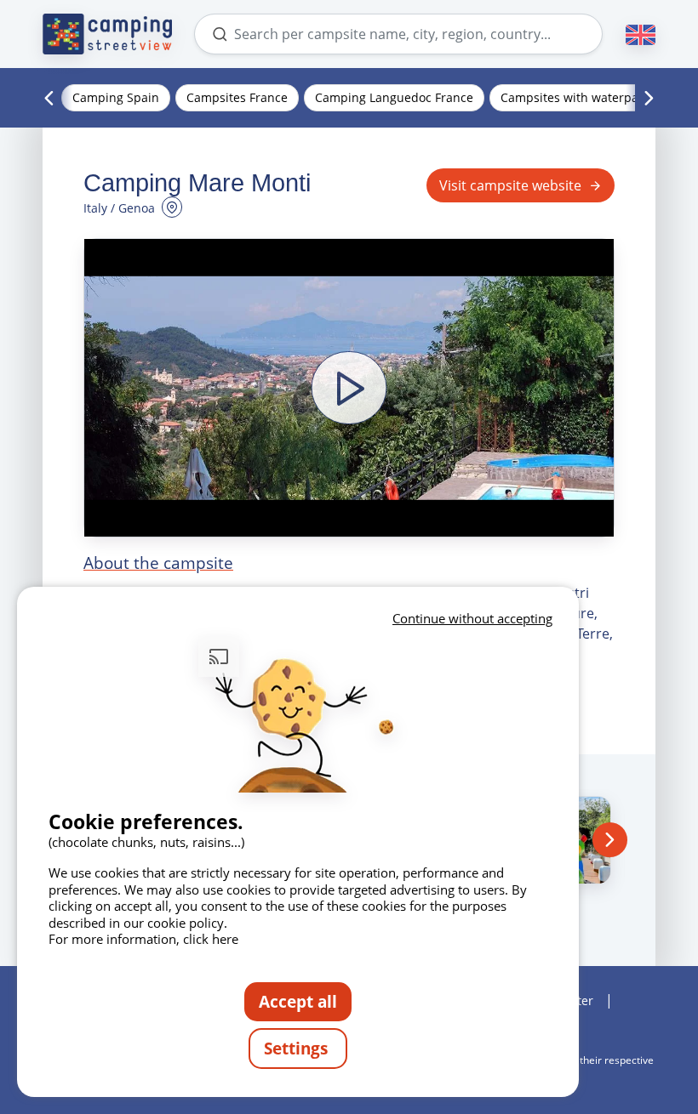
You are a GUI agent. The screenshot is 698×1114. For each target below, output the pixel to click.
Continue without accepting (472, 618)
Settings (298, 1048)
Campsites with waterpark (575, 97)
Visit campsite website (510, 185)
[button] (349, 388)
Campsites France (237, 97)
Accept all (298, 1001)
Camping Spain (115, 97)
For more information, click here (143, 938)
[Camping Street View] (107, 34)
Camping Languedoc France (394, 97)
